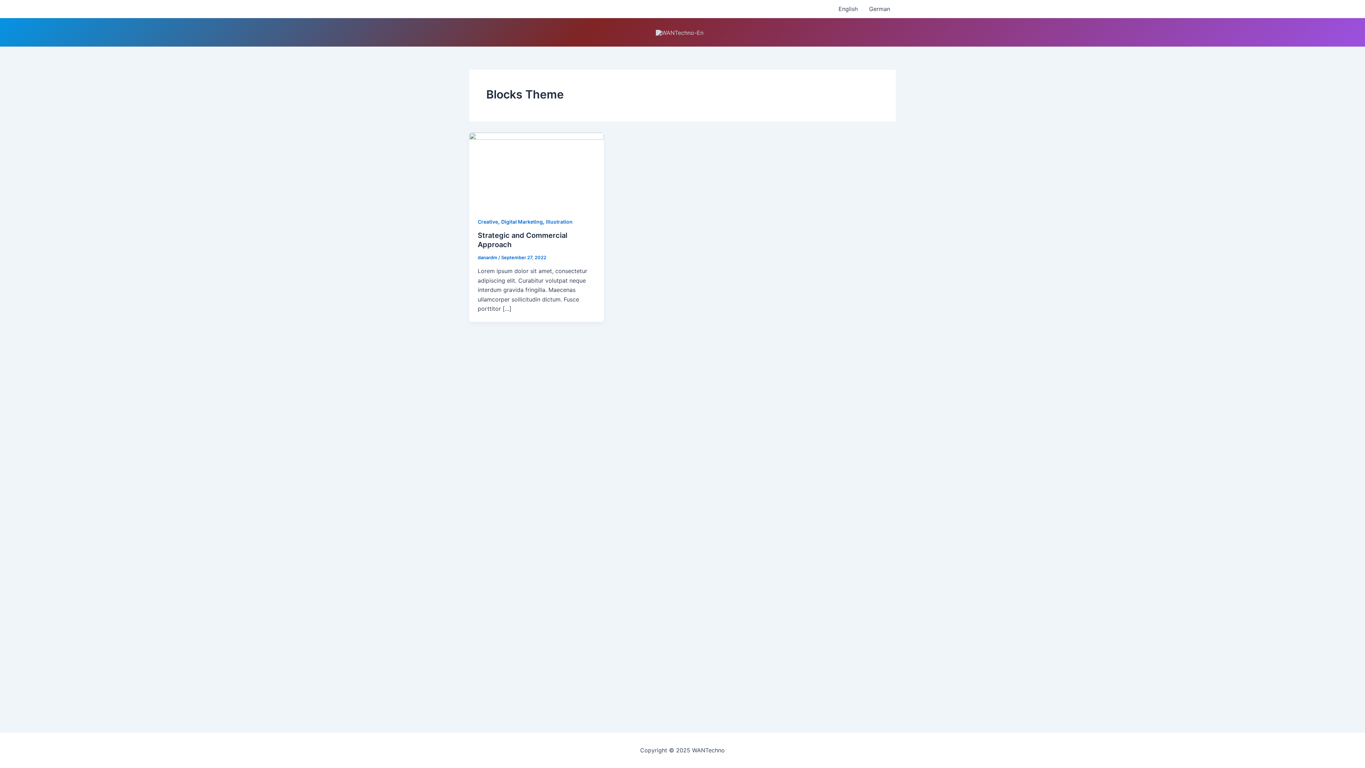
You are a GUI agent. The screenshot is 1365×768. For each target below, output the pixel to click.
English (848, 8)
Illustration (559, 222)
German (879, 8)
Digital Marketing (522, 222)
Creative (488, 222)
